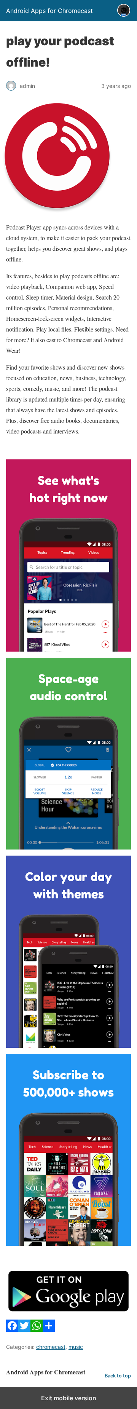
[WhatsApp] (36, 1329)
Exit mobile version (68, 1398)
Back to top (118, 1376)
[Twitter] (24, 1329)
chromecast (50, 1347)
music (75, 1347)
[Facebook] (12, 1329)
